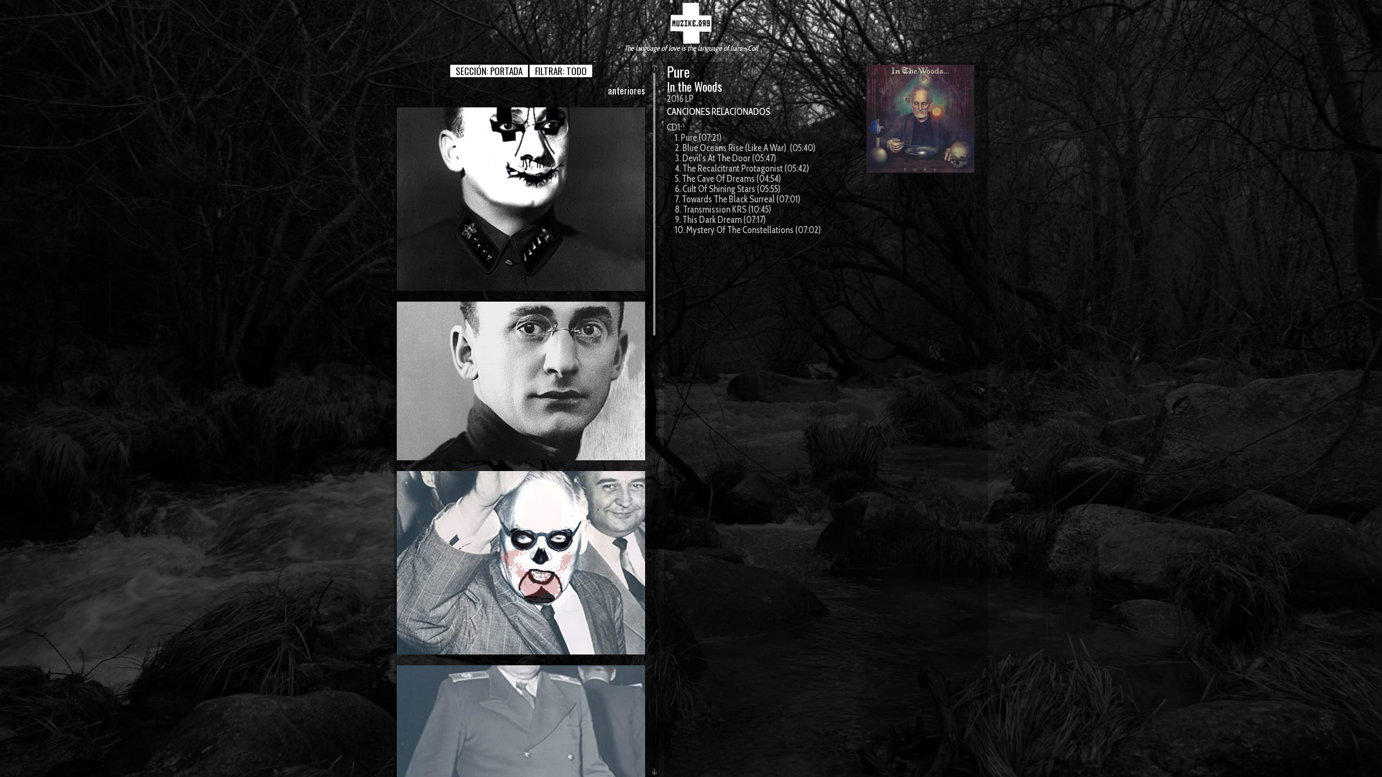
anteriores (626, 90)
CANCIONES (688, 111)
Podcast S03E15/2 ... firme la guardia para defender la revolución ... (521, 198)
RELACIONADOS (741, 111)
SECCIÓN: (489, 71)
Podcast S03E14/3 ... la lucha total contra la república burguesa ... (521, 562)
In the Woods (694, 86)
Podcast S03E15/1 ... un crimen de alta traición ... (521, 380)
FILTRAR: (561, 71)
